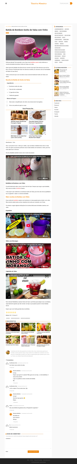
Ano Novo (8, 318)
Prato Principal (58, 54)
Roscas (63, 56)
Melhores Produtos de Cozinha (61, 45)
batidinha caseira (34, 62)
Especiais (61, 41)
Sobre (28, 460)
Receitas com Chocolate (15, 318)
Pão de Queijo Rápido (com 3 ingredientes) (64, 87)
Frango (66, 41)
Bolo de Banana (63, 31)
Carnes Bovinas (58, 39)
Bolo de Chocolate (59, 35)
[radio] (7, 312)
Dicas (56, 41)
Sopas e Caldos (65, 60)
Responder (12, 367)
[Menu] (6, 3)
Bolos (63, 37)
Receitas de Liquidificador (25, 318)
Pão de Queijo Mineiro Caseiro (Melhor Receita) (65, 81)
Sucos (56, 62)
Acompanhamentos (59, 29)
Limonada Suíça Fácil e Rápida (12, 344)
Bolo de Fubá (67, 35)
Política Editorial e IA (46, 460)
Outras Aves (57, 47)
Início (7, 26)
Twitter (56, 114)
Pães (64, 54)
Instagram (56, 112)
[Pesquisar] (71, 3)
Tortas (60, 62)
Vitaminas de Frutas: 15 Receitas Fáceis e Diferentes (28, 345)
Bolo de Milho (58, 37)
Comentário (8, 438)
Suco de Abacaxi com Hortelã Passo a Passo (27, 333)
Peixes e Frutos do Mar (60, 49)
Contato (31, 460)
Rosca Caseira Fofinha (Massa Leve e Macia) (64, 76)
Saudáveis (62, 58)
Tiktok (55, 107)
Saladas (57, 58)
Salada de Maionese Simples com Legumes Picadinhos (64, 93)
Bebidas (9, 26)
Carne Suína (66, 39)
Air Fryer (67, 29)
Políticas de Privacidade (38, 460)
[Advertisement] (38, 15)
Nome (7, 451)
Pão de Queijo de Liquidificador (63, 70)
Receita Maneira (36, 462)
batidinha (16, 200)
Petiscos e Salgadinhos (60, 52)
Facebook (56, 103)
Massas (61, 43)
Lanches (57, 43)
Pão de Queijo (58, 56)
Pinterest (56, 105)
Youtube (56, 109)
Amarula (19, 188)
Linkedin (56, 116)
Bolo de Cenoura (58, 33)
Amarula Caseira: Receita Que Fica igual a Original (43, 345)
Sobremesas (57, 60)
